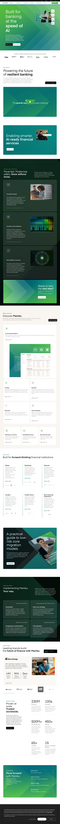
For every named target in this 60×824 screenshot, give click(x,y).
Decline (51, 819)
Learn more (10, 149)
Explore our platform (50, 82)
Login (55, 0)
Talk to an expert (52, 320)
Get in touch (9, 44)
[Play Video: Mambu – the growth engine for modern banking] (30, 102)
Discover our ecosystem (12, 275)
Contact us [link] (54, 3)
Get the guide (11, 563)
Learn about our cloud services (13, 241)
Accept (42, 819)
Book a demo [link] (45, 3)
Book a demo (17, 44)
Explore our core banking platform (14, 207)
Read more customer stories (49, 651)
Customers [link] (25, 3)
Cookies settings (32, 819)
